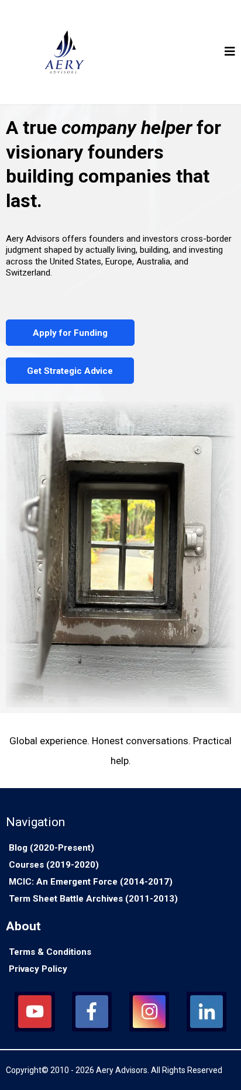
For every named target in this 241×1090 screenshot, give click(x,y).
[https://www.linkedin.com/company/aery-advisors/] (206, 1011)
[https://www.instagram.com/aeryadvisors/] (149, 1011)
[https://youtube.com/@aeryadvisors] (34, 1011)
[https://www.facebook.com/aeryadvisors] (92, 1011)
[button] (230, 52)
